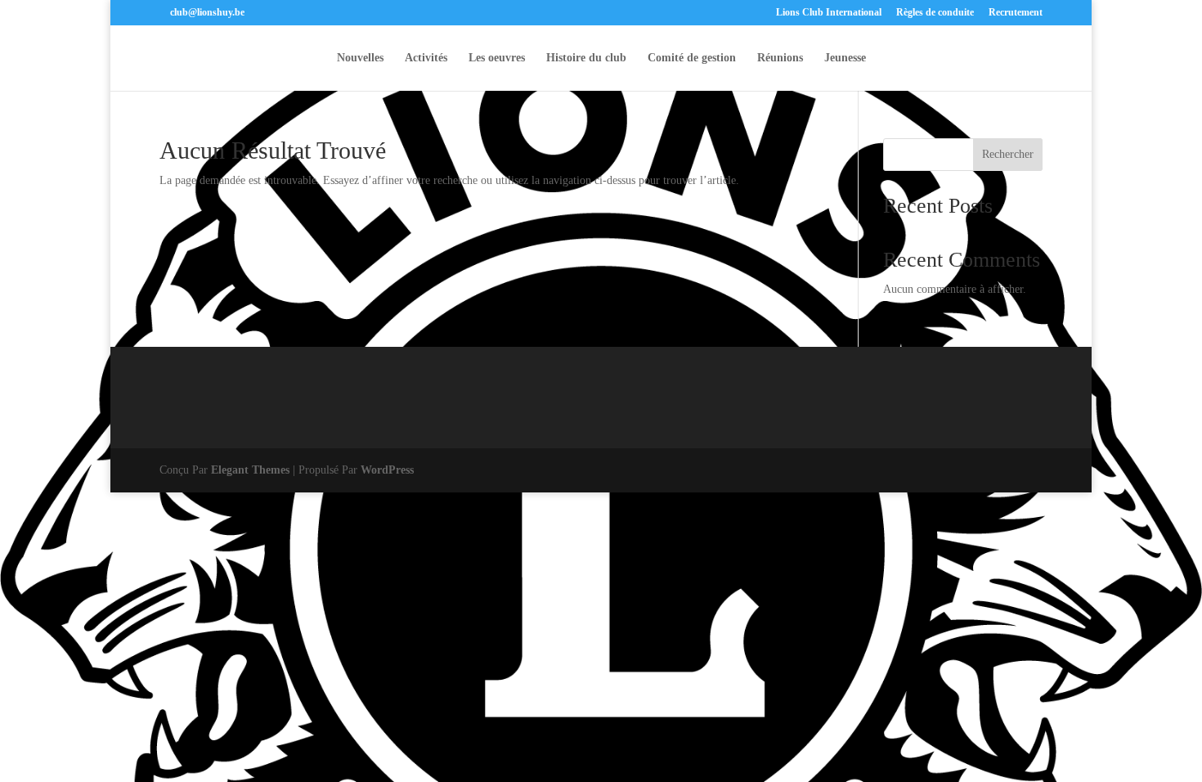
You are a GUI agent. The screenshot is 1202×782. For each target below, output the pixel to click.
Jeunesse (845, 58)
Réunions (780, 58)
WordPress (387, 470)
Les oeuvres (497, 58)
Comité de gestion (692, 58)
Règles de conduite (935, 12)
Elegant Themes (250, 470)
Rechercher (1008, 154)
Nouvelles (360, 58)
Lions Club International (828, 12)
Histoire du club (586, 58)
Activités (426, 58)
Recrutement (1016, 12)
